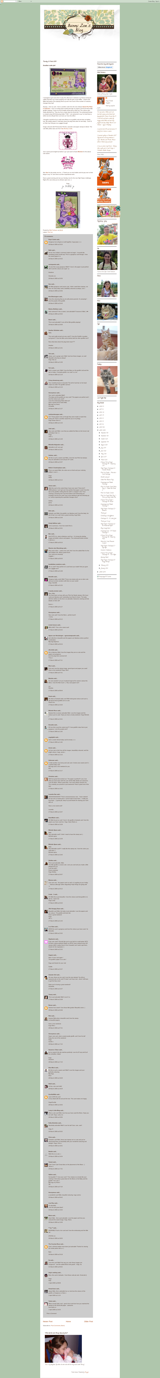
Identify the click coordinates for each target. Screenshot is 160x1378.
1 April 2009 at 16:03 (55, 1309)
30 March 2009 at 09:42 (56, 1197)
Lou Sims (51, 926)
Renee (50, 1005)
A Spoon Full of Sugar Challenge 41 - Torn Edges (108, 554)
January (103, 568)
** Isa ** (51, 1228)
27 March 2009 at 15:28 (56, 824)
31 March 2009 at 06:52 (56, 1267)
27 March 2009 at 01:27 (56, 607)
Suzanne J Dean (54, 1049)
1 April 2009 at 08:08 (55, 1283)
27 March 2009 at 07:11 (55, 660)
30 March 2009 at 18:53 (56, 1238)
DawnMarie (52, 817)
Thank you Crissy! (105, 521)
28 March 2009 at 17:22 (56, 1044)
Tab (50, 353)
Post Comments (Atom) (58, 1325)
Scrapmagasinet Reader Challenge (107, 483)
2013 (100, 421)
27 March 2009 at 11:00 (55, 731)
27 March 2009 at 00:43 (56, 558)
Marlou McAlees (54, 309)
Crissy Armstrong (54, 380)
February (103, 565)
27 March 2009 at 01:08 (56, 571)
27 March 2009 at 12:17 (56, 770)
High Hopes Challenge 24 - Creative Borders (108, 469)
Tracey (51, 994)
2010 (100, 427)
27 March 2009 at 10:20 (56, 705)
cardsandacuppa (54, 414)
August (103, 445)
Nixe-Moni (52, 1067)
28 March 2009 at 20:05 (56, 1117)
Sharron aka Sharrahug (56, 548)
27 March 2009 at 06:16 (56, 644)
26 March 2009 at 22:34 (56, 505)
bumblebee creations (55, 564)
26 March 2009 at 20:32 (56, 258)
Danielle (51, 576)
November (103, 436)
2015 (100, 415)
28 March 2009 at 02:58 (56, 1010)
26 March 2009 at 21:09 (56, 362)
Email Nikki (100, 155)
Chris (50, 1137)
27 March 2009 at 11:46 (55, 742)
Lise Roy (51, 1203)
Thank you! (103, 513)
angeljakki (52, 737)
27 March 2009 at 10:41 (56, 719)
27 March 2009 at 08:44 (56, 690)
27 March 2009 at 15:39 (56, 838)
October (103, 439)
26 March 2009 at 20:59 (56, 324)
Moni (50, 666)
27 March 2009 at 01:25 (56, 585)
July (102, 448)
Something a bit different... (107, 516)
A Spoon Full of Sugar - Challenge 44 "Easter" (107, 501)
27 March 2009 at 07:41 (56, 672)
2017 (100, 409)
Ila (49, 1260)
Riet (50, 1016)
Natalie (51, 1151)
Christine (51, 776)
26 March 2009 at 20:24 (56, 244)
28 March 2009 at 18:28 (56, 1078)
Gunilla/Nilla (52, 1094)
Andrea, (51, 455)
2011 (100, 424)
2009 (100, 430)
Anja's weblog (53, 1272)
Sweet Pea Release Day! (107, 480)
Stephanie (52, 939)
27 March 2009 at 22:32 (56, 949)
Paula (50, 696)
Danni (50, 319)
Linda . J (51, 894)
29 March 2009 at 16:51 (56, 1145)
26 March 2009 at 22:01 (56, 449)
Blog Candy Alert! (105, 528)
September (104, 442)
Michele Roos (53, 710)
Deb (50, 511)
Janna (50, 485)
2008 (100, 572)
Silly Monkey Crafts (66, 128)
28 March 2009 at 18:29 (56, 1088)
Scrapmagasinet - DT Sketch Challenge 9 (108, 532)
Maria (50, 1215)
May (102, 454)
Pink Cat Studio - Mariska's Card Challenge (108, 473)
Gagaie (51, 955)
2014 (100, 418)
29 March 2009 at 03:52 (56, 1131)
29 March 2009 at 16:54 (56, 1156)
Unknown (52, 760)
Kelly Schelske (53, 1123)
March (103, 460)
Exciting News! (104, 557)
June (102, 451)
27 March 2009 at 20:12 (56, 888)
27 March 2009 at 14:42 (56, 788)
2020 (101, 406)
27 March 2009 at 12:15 (56, 754)
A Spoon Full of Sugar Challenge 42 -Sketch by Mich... (108, 537)
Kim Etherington (54, 296)
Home (68, 1321)
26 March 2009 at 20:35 (56, 278)
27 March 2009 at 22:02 (56, 933)
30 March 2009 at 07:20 (56, 1186)
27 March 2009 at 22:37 (56, 969)
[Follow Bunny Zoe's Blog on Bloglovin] (105, 68)
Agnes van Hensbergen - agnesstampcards (62, 635)
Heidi (50, 1083)
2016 (100, 412)
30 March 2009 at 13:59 (56, 1222)
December (103, 433)
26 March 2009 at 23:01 (56, 528)
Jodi (50, 428)
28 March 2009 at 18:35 (56, 1105)
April (102, 457)
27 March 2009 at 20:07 (56, 874)
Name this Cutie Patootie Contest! (107, 542)
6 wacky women (54, 591)
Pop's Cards (52, 239)
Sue (47, 172)
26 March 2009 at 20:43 (56, 303)
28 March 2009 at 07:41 (56, 1028)
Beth (50, 250)
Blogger (87, 1372)
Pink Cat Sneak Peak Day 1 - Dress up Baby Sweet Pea (109, 496)
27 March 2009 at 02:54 (56, 630)
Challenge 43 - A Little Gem (108, 518)
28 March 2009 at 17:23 (56, 1062)
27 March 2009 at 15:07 (56, 812)
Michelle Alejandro (54, 444)
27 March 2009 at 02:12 (56, 619)
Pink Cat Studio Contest (107, 493)
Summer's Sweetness (106, 550)
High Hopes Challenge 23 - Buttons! (108, 510)
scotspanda (52, 264)
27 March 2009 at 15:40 (56, 854)
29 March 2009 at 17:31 (56, 1169)
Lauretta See (52, 794)
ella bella (51, 650)
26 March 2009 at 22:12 (56, 480)
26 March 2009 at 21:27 (56, 408)
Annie (50, 748)
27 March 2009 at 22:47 (56, 989)
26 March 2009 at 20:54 (56, 314)
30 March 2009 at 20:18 (56, 1254)
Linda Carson (53, 625)
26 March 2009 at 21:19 (56, 374)
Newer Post (47, 1321)
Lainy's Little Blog (54, 1110)
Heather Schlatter (54, 330)
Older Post (88, 1321)
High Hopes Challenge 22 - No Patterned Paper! (108, 525)
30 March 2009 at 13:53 (56, 1210)
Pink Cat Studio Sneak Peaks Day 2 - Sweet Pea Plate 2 (108, 488)
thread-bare (52, 1288)
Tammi (51, 1162)
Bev (50, 534)
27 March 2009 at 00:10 (56, 542)
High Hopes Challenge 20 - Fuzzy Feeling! (108, 561)
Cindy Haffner (53, 523)
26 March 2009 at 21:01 (56, 348)
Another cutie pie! (105, 477)
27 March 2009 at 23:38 (56, 999)
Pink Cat (50, 232)
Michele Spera (53, 830)
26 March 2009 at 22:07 (56, 462)
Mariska (51, 678)
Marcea (51, 880)
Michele (80, 151)
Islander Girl (52, 975)
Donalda (51, 725)
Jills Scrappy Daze (54, 908)
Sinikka (51, 860)
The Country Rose (54, 1244)
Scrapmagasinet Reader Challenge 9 (107, 505)
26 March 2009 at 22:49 (56, 517)
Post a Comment (51, 1313)
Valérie (51, 1174)
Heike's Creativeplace (55, 467)
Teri (50, 368)
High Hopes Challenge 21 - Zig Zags (108, 547)
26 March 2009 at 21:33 (56, 423)
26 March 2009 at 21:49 (56, 439)
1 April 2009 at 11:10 (55, 1295)
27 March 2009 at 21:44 (56, 921)
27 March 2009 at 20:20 (56, 903)
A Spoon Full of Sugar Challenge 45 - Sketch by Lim (108, 464)
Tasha (50, 1301)
